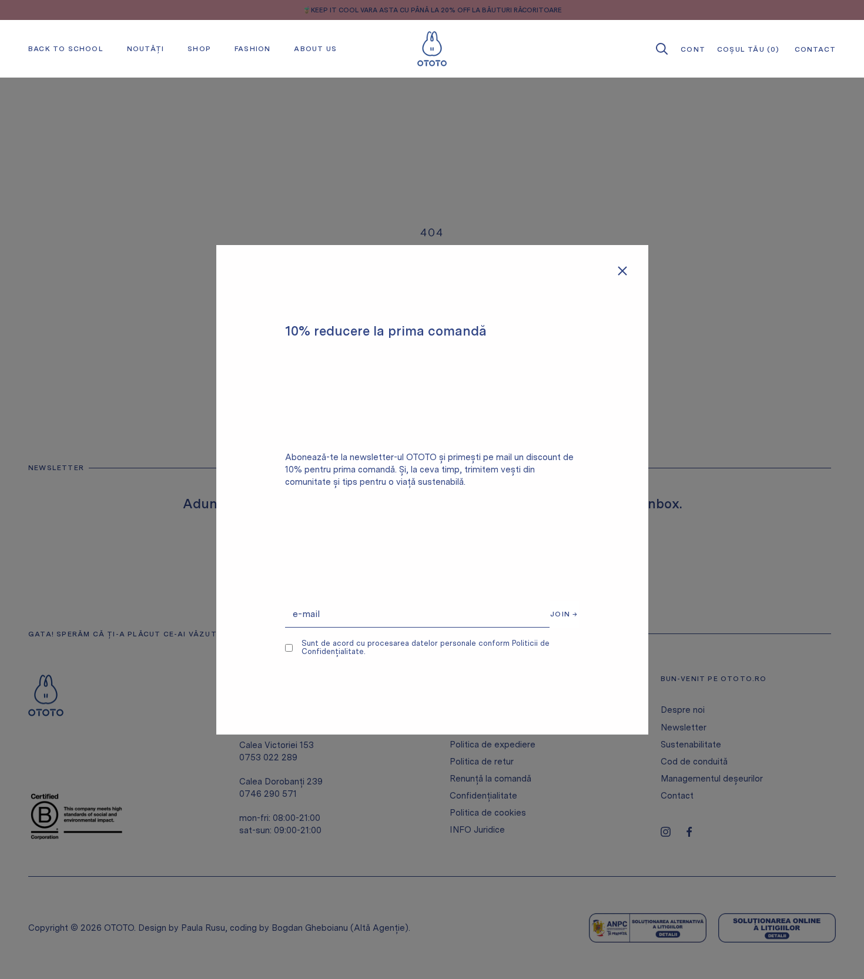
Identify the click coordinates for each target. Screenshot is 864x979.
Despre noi (683, 710)
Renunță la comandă (490, 778)
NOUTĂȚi (145, 49)
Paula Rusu (203, 928)
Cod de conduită (694, 761)
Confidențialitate (483, 795)
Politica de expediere (492, 744)
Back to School (65, 49)
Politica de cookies (488, 812)
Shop (199, 49)
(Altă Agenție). (380, 928)
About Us (315, 49)
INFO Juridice (477, 829)
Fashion (252, 49)
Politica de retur (482, 761)
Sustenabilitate (691, 744)
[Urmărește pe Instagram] (665, 832)
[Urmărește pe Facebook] (689, 832)
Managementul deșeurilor (712, 778)
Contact (677, 795)
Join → (564, 614)
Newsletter (683, 727)
